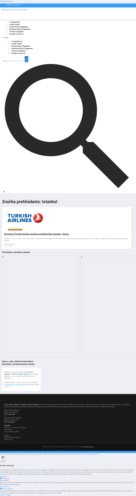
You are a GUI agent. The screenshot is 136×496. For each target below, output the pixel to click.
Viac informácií (94, 454)
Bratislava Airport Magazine (20, 29)
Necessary (5, 478)
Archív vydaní (15, 24)
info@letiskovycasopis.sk (13, 4)
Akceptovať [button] (78, 454)
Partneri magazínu (16, 32)
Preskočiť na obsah (6, 1)
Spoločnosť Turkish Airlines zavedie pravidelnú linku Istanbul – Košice (36, 234)
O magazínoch (15, 22)
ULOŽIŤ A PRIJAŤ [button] (5, 495)
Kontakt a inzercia (16, 34)
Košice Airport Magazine (19, 27)
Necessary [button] (3, 476)
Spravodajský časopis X (87, 447)
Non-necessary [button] (5, 487)
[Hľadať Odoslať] (26, 59)
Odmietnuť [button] (85, 454)
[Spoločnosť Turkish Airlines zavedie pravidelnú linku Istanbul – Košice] (25, 226)
